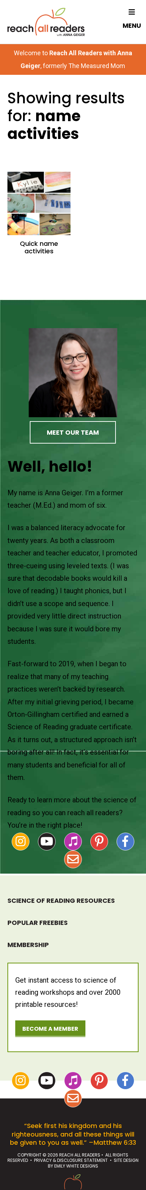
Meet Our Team (73, 432)
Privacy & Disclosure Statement (71, 1160)
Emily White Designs (76, 1166)
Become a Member (50, 1029)
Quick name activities (39, 247)
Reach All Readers (46, 21)
